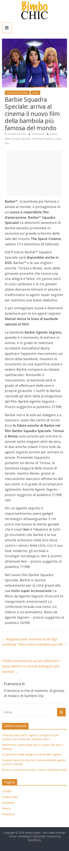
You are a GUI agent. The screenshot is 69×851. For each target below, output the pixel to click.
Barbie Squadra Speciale (17, 138)
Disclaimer (8, 802)
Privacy (6, 808)
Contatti (7, 791)
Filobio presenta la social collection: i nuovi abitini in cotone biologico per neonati (31, 666)
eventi (58, 138)
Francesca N (38, 134)
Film (7, 143)
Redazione (8, 814)
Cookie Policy (10, 797)
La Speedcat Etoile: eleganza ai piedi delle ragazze (31, 754)
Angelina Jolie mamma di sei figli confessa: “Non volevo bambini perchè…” (34, 642)
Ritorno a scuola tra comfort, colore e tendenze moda (34, 770)
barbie (53, 134)
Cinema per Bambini (17, 92)
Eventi (35, 92)
